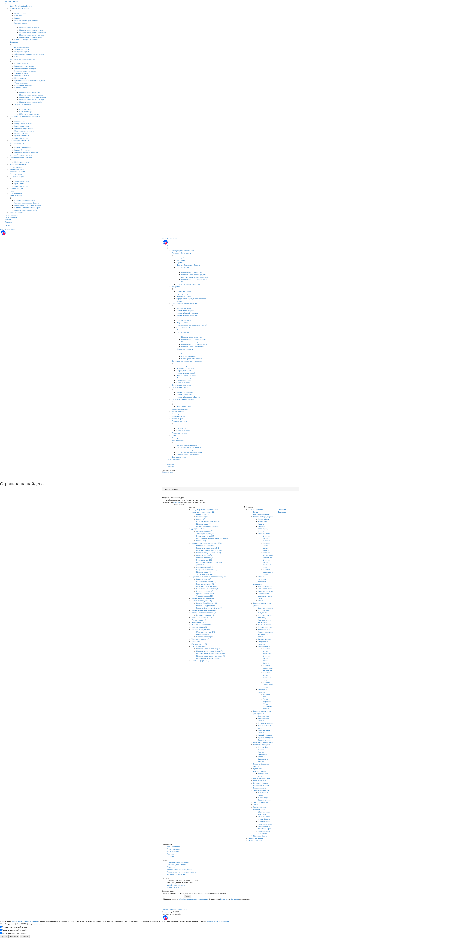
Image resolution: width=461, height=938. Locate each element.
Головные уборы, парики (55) (203, 512)
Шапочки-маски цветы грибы (30, 37)
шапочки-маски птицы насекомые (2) (210, 653)
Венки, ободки (20, 13)
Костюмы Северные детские (21, 155)
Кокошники (18, 15)
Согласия (235, 899)
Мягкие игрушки (16, 167)
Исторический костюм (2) (206, 581)
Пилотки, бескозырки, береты (26, 20)
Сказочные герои (21, 83)
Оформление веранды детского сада (29, 54)
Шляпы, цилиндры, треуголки (26, 39)
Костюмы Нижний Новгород (25, 68)
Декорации (14, 42)
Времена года (19, 121)
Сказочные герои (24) (204, 596)
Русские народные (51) (205, 593)
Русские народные (21, 135)
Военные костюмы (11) (205, 545)
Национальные (20, 78)
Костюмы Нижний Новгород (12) (209, 550)
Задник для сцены (21, 49)
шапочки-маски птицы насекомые (32, 32)
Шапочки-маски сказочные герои (32, 35)
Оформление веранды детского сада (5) (212, 538)
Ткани (12, 191)
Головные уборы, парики (19, 8)
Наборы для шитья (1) (205, 615)
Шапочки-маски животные (29, 27)
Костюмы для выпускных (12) (207, 548)
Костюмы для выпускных (24, 66)
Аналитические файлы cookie (14, 930)
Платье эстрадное (26, 111)
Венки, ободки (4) (203, 514)
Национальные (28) (204, 560)
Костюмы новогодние (18, 143)
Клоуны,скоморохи (21, 126)
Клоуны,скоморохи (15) (205, 584)
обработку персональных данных (193, 899)
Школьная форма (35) (200, 660)
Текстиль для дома (17, 188)
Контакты (8, 219)
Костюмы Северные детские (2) (203, 610)
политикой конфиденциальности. (220, 921)
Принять (4, 936)
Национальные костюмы (24, 131)
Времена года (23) (203, 579)
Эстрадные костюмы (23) (206, 574)
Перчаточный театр (17, 171)
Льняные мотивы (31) (204, 555)
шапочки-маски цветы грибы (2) (208, 658)
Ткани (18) (195, 641)
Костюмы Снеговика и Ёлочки (26, 152)
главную (176, 502)
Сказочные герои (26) (204, 636)
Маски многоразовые (18, 164)
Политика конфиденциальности (174, 909)
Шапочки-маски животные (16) (208, 648)
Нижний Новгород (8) (204, 591)
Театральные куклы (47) (200, 629)
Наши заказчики (11, 217)
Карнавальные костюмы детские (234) (206, 543)
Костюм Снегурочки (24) (205, 605)
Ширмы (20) (201, 540)
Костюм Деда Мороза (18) (206, 603)
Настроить (14, 936)
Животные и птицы (21, 181)
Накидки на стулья (21, 51)
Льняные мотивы (21, 73)
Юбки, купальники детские (29, 114)
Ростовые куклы (16, 174)
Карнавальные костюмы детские (22, 59)
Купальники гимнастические (21, 157)
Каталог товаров (11, 1)
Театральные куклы (17, 176)
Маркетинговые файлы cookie (15, 933)
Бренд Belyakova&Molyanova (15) (204, 509)
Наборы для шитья (21, 162)
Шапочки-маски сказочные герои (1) (210, 656)
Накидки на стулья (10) (205, 536)
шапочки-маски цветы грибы (25, 210)
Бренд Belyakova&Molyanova (21, 6)
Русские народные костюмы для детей (29, 80)
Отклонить (25, 936)
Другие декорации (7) (204, 531)
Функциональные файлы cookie (15, 927)
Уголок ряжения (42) (199, 644)
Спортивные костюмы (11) (206, 569)
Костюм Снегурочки (22, 150)
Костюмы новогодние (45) (201, 600)
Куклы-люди (19, 183)
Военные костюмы (21, 63)
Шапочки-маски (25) (204, 572)
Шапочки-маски (20, 23)
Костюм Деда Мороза (22, 147)
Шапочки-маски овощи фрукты (31, 30)
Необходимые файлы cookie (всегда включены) (22, 924)
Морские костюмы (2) (204, 557)
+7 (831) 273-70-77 (7, 229)
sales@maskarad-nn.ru (176, 885)
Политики (224, 899)
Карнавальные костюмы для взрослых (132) (208, 576)
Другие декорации (21, 47)
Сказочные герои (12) (204, 567)
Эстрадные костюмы (22, 104)
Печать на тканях (11, 215)
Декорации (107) (198, 528)
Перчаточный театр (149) (201, 624)
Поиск (7, 225)
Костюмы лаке (24, 109)
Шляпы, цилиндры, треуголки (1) (209, 526)
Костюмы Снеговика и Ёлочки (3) (209, 608)
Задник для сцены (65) (205, 533)
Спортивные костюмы (23, 85)
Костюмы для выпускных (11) (203, 598)
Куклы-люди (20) (202, 634)
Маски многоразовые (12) (201, 617)
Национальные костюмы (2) (207, 588)
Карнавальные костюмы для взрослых (25, 116)
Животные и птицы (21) (205, 632)
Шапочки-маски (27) (199, 646)
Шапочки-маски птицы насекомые (32, 97)
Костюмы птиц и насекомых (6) (208, 552)
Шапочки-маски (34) (204, 524)
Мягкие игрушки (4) (199, 620)
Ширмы (17, 56)
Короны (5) (200, 519)
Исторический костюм (23, 123)
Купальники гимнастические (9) (203, 612)
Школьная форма (17, 212)
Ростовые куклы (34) (199, 627)
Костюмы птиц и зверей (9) (207, 586)
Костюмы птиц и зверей (23, 128)
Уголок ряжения (16, 193)
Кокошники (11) (202, 516)
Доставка (8, 222)
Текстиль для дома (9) (200, 639)
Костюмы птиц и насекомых (25, 71)
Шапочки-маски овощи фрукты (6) (209, 651)
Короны (17, 18)
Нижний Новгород (21, 133)
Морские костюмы (21, 75)
